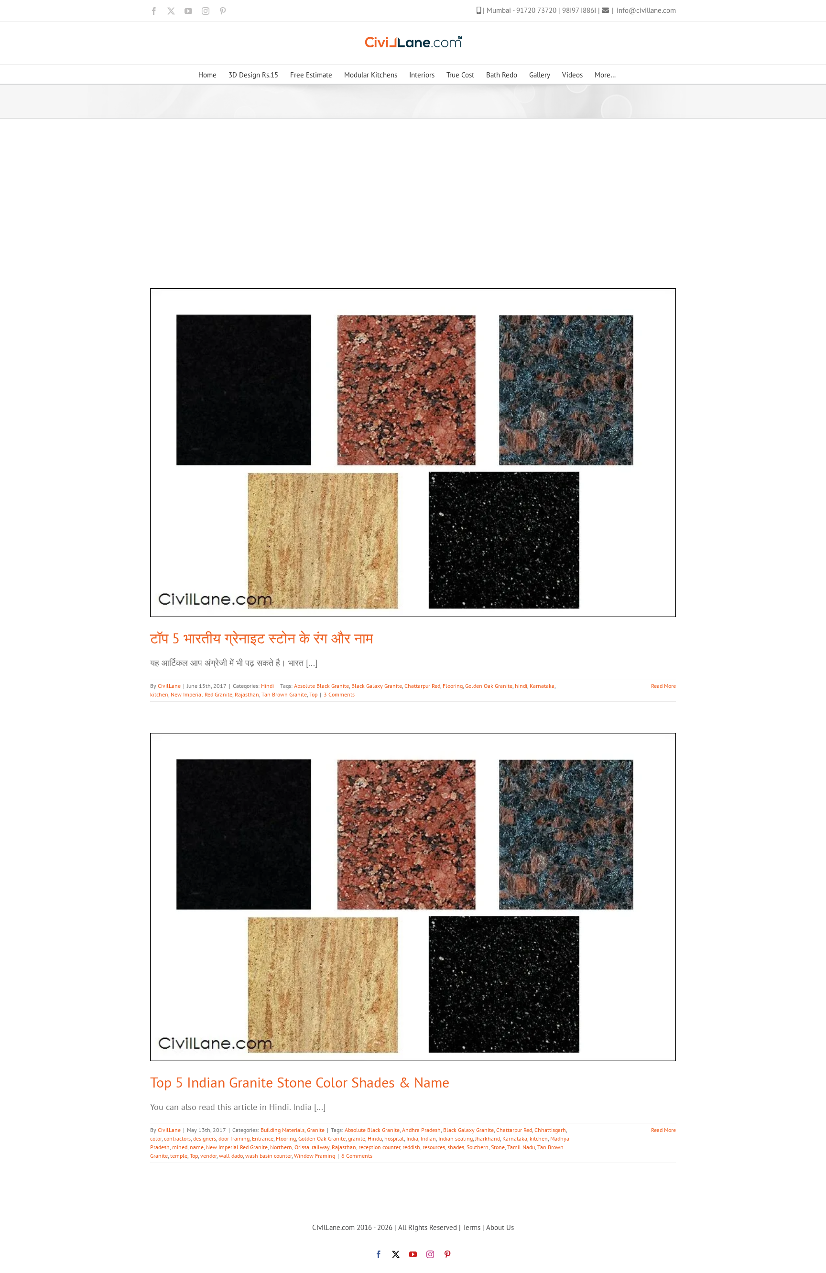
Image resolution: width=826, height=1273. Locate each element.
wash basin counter (268, 1155)
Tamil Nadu (521, 1147)
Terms (471, 1227)
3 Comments (339, 694)
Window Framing (314, 1155)
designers (204, 1138)
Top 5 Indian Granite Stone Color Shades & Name (299, 1082)
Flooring (453, 685)
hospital (394, 1138)
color (156, 1138)
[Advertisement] (413, 190)
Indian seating (455, 1138)
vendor (208, 1155)
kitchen (159, 694)
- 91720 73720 (535, 10)
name (197, 1147)
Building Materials (282, 1129)
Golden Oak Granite (488, 685)
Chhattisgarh (550, 1129)
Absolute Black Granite (321, 685)
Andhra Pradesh (421, 1129)
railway (320, 1147)
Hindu (375, 1138)
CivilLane (169, 685)
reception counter (379, 1147)
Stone (498, 1147)
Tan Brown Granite (284, 694)
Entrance (262, 1138)
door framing (234, 1138)
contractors (177, 1138)
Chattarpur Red (422, 685)
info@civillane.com (646, 10)
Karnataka (542, 685)
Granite (316, 1129)
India (412, 1138)
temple (178, 1155)
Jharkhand (487, 1138)
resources (434, 1147)
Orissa (301, 1147)
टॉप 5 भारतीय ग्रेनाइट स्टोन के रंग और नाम (261, 638)
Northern (281, 1147)
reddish (411, 1147)
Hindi (267, 685)
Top (313, 694)
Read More (663, 685)
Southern (478, 1147)
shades (455, 1147)
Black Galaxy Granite (376, 685)
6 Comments (356, 1155)
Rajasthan (247, 694)
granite (356, 1138)
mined (179, 1147)
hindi (521, 685)
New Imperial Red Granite (201, 694)
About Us (500, 1227)
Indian (428, 1138)
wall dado (231, 1155)
